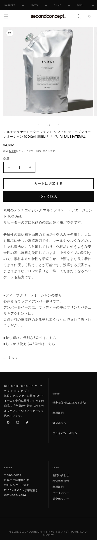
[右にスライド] (58, 125)
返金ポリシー (61, 423)
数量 (6, 158)
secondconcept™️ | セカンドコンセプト (45, 531)
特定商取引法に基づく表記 (69, 403)
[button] (6, 16)
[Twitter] (26, 421)
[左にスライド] (39, 125)
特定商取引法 (61, 481)
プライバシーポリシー (66, 433)
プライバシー (61, 493)
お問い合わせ (61, 475)
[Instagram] (17, 421)
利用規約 (58, 413)
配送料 (12, 151)
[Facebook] (7, 421)
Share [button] (13, 357)
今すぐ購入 (48, 196)
